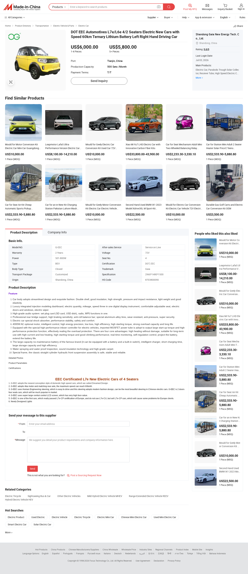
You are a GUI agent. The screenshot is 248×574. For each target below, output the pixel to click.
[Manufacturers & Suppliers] (21, 6)
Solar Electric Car (42, 524)
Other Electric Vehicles (68, 496)
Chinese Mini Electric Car (134, 517)
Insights (209, 549)
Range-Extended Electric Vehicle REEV (148, 496)
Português (68, 553)
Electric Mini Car (105, 517)
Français (80, 553)
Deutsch (118, 553)
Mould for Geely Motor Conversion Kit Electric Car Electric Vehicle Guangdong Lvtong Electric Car (229, 444)
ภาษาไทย (179, 553)
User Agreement (143, 560)
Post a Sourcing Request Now (84, 475)
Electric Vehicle (59, 517)
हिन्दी (169, 553)
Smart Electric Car (17, 524)
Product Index (182, 549)
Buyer (167, 17)
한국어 (151, 553)
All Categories (15, 17)
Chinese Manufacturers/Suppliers (84, 549)
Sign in (241, 8)
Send (32, 468)
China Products (58, 549)
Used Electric (38, 517)
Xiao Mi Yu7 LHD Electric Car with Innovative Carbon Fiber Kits (229, 317)
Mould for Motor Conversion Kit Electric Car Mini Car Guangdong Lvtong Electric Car (229, 241)
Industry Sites (146, 549)
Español (56, 553)
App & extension (203, 17)
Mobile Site (197, 549)
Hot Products (41, 549)
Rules (242, 17)
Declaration (159, 560)
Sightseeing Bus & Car (39, 496)
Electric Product (16, 517)
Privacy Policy (174, 560)
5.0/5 (206, 49)
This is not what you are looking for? (46, 475)
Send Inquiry (99, 81)
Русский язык (94, 553)
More (198, 77)
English (45, 553)
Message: (20, 439)
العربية (142, 553)
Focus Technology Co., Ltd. (102, 560)
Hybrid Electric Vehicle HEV (19, 499)
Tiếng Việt (201, 553)
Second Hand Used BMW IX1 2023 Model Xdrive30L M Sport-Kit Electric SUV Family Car (229, 470)
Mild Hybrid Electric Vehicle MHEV (104, 496)
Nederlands (130, 553)
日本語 (161, 553)
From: (21, 423)
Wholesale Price (128, 549)
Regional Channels (163, 549)
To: (23, 431)
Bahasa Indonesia (217, 553)
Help (184, 17)
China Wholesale (110, 549)
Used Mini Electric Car (165, 517)
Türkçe (190, 553)
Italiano (107, 553)
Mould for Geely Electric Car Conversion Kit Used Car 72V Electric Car (229, 292)
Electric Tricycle (13, 496)
